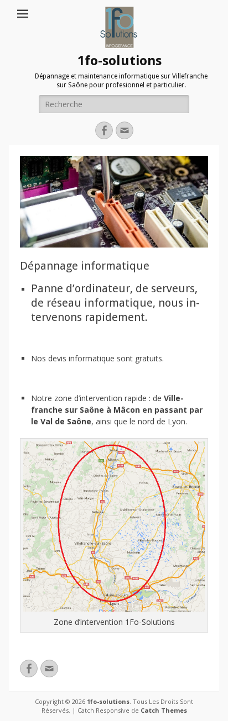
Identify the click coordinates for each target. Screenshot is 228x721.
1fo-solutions (119, 61)
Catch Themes (164, 710)
